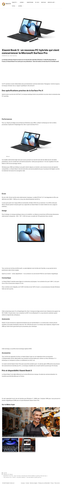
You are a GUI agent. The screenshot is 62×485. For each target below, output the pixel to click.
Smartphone (30, 2)
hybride (5, 472)
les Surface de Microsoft (15, 268)
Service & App (51, 2)
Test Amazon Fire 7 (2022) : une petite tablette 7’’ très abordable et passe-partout (22, 477)
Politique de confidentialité (44, 483)
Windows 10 (6, 474)
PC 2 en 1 (37, 2)
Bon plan (43, 2)
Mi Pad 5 (18, 94)
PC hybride (7, 84)
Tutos (13, 5)
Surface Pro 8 (47, 61)
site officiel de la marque (31, 374)
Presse (52, 483)
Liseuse (22, 2)
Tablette (14, 2)
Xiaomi (15, 59)
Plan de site (57, 483)
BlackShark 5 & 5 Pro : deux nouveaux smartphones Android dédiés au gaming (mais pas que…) (25, 475)
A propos (23, 483)
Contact (27, 483)
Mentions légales (33, 483)
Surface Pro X (34, 124)
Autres (20, 5)
